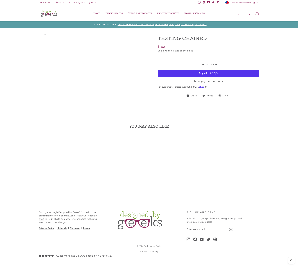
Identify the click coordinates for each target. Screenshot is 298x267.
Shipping (162, 50)
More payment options (208, 81)
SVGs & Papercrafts (140, 13)
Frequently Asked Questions (83, 2)
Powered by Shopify (149, 251)
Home (96, 13)
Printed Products (168, 13)
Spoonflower (66, 215)
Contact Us (45, 2)
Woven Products (194, 13)
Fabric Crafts (114, 13)
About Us (60, 2)
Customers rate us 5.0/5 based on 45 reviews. (84, 255)
